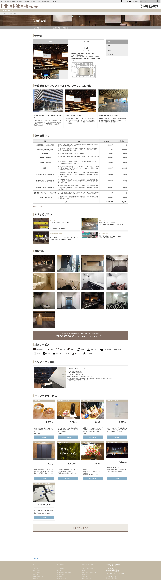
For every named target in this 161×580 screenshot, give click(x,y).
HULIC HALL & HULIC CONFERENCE (19, 5)
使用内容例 (9, 13)
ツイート (36, 558)
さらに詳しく (44, 437)
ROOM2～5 (110, 54)
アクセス (35, 568)
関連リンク (36, 574)
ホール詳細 (60, 568)
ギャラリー (60, 576)
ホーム (3, 13)
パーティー (72, 28)
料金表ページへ (37, 206)
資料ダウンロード (38, 570)
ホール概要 (60, 565)
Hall (109, 41)
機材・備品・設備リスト (64, 572)
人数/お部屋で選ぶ (38, 28)
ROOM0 (110, 50)
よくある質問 (36, 572)
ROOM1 (110, 46)
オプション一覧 (61, 578)
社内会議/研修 (56, 28)
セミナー (47, 28)
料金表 (59, 570)
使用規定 (35, 578)
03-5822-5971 (65, 336)
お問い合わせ (92, 336)
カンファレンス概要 (87, 565)
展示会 (64, 28)
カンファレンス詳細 (87, 568)
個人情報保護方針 (38, 576)
